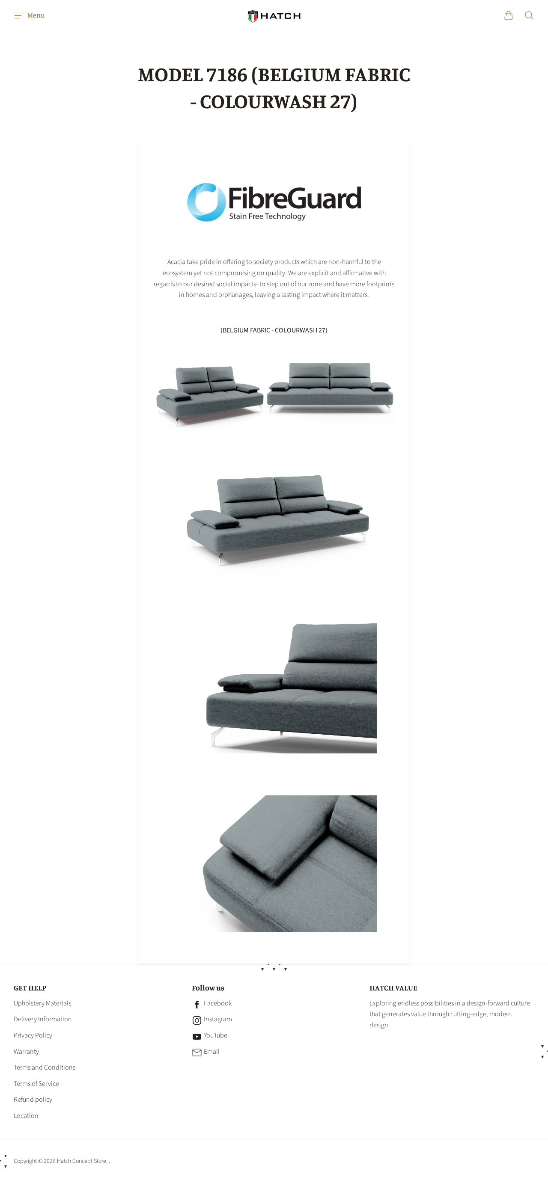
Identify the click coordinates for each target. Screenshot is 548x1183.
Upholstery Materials (42, 1003)
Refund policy (33, 1099)
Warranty (26, 1051)
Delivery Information (43, 1019)
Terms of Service (36, 1083)
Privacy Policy (33, 1035)
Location (26, 1116)
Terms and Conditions (44, 1067)
